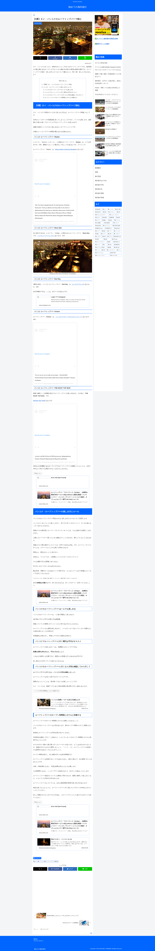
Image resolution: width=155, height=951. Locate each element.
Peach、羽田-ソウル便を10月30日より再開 (107, 89)
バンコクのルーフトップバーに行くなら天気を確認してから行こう (64, 95)
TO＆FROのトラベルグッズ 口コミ (106, 94)
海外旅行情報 (38, 858)
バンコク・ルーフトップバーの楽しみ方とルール (57, 87)
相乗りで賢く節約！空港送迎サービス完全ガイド (108, 75)
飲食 (57, 861)
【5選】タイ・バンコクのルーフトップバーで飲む (57, 84)
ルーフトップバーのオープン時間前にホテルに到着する (61, 97)
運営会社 (35, 939)
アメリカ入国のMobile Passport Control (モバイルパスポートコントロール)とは (108, 68)
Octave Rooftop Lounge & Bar (51, 383)
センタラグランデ (78, 284)
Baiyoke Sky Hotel (39, 400)
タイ (36, 861)
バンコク (41, 861)
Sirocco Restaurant (48, 221)
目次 (60, 81)
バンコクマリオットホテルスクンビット (68, 317)
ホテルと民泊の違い (101, 63)
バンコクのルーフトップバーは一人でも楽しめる (59, 89)
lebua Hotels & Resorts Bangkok (65, 149)
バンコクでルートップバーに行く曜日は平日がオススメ (61, 92)
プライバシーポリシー (38, 940)
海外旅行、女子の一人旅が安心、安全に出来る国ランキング (108, 82)
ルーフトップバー (50, 861)
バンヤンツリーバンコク (46, 236)
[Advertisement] (62, 891)
